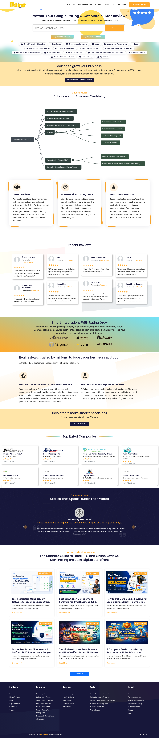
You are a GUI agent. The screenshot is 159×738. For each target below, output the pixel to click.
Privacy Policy (133, 694)
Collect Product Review (44, 700)
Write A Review (140, 4)
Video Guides (67, 700)
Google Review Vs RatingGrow (42, 711)
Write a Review (95, 710)
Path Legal (95, 282)
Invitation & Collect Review (45, 716)
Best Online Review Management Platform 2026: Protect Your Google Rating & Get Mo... (31, 651)
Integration (67, 707)
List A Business (68, 697)
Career (11, 710)
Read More (15, 613)
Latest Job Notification (27, 286)
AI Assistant (40, 719)
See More (79, 674)
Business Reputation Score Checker (103, 700)
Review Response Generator (100, 694)
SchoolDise (61, 284)
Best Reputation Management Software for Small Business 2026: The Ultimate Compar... (77, 600)
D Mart (60, 257)
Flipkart (129, 257)
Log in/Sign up (120, 4)
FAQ (129, 713)
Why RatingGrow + (85, 4)
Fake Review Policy (135, 704)
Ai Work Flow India (99, 257)
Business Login (68, 694)
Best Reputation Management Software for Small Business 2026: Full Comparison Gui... (30, 600)
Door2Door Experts (134, 284)
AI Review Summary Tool (99, 704)
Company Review (42, 694)
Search (114, 28)
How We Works (14, 697)
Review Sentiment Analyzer (99, 697)
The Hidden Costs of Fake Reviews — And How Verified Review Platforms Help (79, 651)
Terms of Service (134, 697)
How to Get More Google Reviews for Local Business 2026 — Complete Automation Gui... (127, 600)
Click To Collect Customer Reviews (79, 80)
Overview (12, 694)
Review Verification (43, 707)
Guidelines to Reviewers (136, 700)
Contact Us (13, 707)
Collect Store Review (43, 697)
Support (131, 710)
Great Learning (28, 257)
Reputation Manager (43, 704)
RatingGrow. (44, 734)
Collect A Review (94, 37)
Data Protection (134, 707)
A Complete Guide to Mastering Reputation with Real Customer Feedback (124, 651)
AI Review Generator (97, 707)
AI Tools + (99, 4)
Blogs (107, 4)
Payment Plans (14, 704)
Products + (71, 4)
